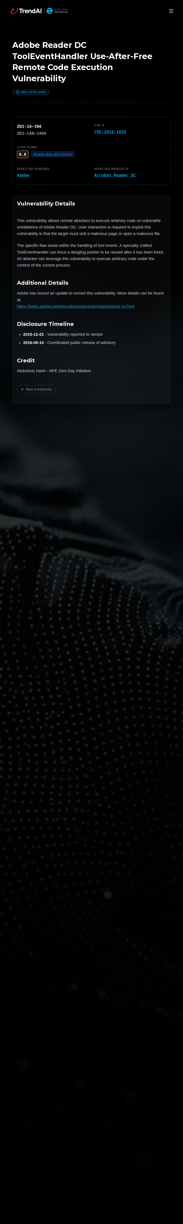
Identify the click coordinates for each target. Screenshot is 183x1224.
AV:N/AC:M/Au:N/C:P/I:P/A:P (53, 154)
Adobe (23, 175)
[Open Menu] (171, 11)
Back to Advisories (39, 389)
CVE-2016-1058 (110, 131)
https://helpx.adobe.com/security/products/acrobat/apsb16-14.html (75, 306)
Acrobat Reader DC (115, 175)
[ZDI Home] (39, 10)
